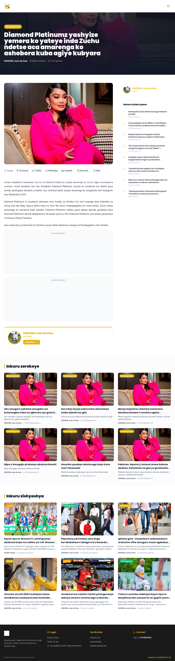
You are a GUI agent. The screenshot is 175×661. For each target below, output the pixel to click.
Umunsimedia (95, 642)
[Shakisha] (168, 6)
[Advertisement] (58, 254)
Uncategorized (13, 27)
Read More (30, 342)
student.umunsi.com (98, 646)
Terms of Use (53, 642)
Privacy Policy (53, 637)
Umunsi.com (95, 637)
